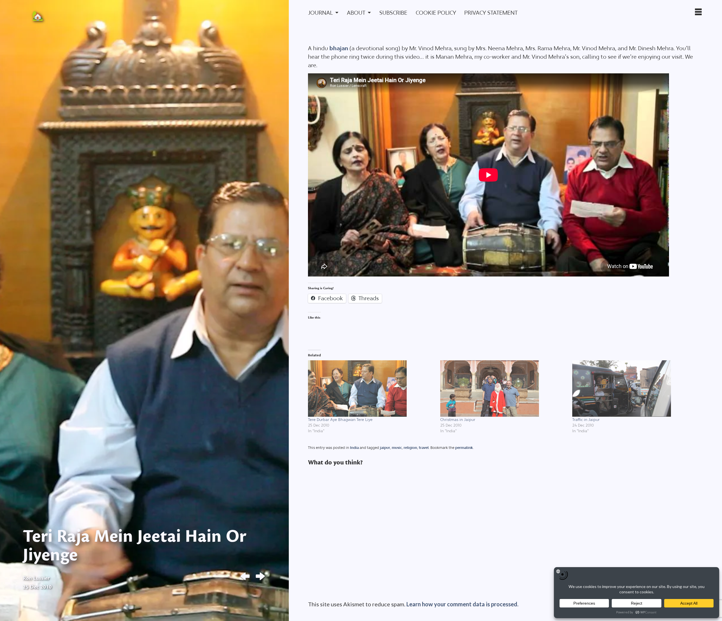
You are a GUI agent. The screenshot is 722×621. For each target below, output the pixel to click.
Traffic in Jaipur (586, 419)
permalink (464, 447)
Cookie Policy (436, 12)
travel (424, 447)
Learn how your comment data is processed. (462, 604)
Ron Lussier (36, 578)
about (356, 12)
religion (410, 447)
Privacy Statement (491, 12)
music (397, 447)
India (354, 447)
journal (320, 12)
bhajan (338, 48)
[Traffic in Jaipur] (635, 388)
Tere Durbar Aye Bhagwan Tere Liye (340, 419)
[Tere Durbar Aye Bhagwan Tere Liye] (371, 388)
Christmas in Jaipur (457, 419)
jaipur (385, 447)
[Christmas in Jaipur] (503, 388)
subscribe (393, 12)
